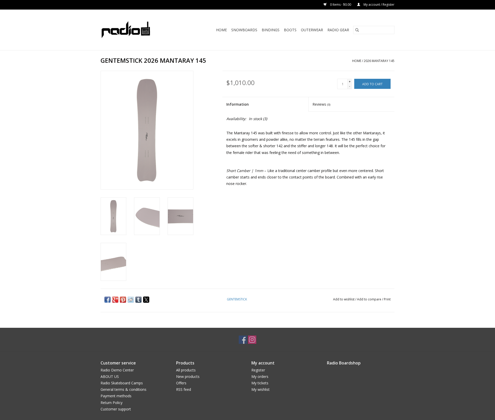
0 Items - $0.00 (340, 4)
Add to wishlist (344, 299)
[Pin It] (123, 300)
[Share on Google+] (115, 300)
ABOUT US (110, 376)
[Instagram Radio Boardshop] (252, 340)
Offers (181, 382)
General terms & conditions (123, 389)
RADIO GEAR (338, 29)
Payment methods (116, 395)
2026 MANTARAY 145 (379, 61)
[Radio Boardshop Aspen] (132, 29)
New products (188, 376)
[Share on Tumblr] (138, 300)
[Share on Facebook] (107, 300)
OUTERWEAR (312, 29)
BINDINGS (270, 29)
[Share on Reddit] (131, 300)
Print (387, 299)
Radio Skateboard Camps (122, 382)
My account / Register (378, 4)
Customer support (116, 409)
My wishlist (260, 389)
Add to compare (369, 299)
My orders (259, 376)
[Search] (357, 30)
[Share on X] (146, 300)
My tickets (259, 382)
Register (258, 370)
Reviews (321, 104)
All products (186, 370)
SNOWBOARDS (244, 29)
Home (221, 29)
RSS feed (183, 389)
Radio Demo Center (117, 370)
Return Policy (111, 402)
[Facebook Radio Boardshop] (243, 340)
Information (237, 104)
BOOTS (290, 29)
